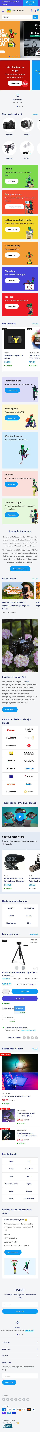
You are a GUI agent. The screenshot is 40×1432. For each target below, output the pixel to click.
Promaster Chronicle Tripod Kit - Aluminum (19, 974)
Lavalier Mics (29, 908)
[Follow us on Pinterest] (15, 1399)
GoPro (11, 1169)
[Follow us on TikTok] (23, 1399)
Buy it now (20, 998)
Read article (9, 709)
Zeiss (11, 1198)
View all (35, 114)
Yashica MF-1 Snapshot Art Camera (13, 357)
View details (33, 934)
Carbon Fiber (8, 1017)
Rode (6, 875)
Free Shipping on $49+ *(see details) (10, 3)
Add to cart (25, 991)
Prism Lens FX (7, 1093)
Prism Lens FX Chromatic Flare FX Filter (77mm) (26, 1114)
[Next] (23, 968)
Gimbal (11, 915)
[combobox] (17, 17)
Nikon (29, 1176)
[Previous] (17, 968)
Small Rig (11, 908)
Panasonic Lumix (11, 1184)
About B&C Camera (20, 569)
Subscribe (20, 1311)
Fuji (29, 1161)
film (27, 682)
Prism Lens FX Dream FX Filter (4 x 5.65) (16, 1096)
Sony (11, 1191)
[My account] (32, 10)
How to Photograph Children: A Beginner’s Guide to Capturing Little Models (16, 605)
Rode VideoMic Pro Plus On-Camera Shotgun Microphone (14, 879)
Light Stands (11, 923)
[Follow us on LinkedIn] (27, 1399)
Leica (11, 1176)
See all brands (29, 1198)
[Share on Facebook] (24, 1037)
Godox (28, 915)
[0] (36, 10)
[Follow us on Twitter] (7, 1399)
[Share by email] (36, 1037)
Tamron (29, 1191)
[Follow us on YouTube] (19, 1399)
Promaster (6, 979)
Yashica (7, 352)
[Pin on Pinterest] (28, 1037)
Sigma (29, 1184)
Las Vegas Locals (31, 3)
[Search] (35, 17)
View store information (28, 1030)
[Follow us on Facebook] (3, 1399)
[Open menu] (3, 11)
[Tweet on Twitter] (32, 1037)
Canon (11, 1161)
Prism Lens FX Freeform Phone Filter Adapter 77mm (26, 1134)
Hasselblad (29, 1169)
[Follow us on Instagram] (11, 1399)
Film (29, 923)
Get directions (13, 1252)
